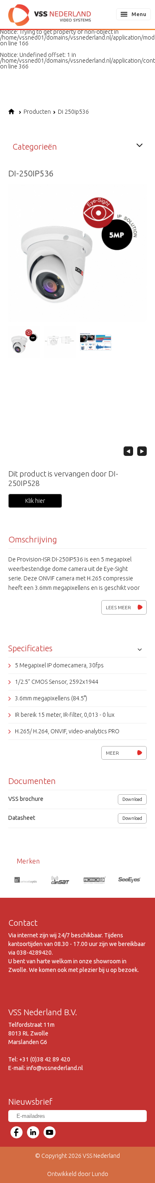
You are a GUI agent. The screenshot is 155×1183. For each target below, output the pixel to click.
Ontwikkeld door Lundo (77, 1174)
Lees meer (118, 607)
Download (132, 799)
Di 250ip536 (73, 111)
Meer (112, 753)
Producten (37, 111)
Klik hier (35, 501)
